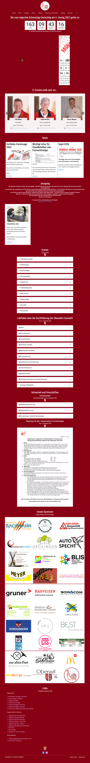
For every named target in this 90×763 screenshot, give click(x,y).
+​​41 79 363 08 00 (72, 124)
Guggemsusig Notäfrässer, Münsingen (18, 725)
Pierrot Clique (12, 729)
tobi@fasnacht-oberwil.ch (19, 127)
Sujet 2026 (63, 144)
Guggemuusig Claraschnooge (16, 719)
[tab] (45, 259)
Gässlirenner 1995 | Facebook (16, 732)
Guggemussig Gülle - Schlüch (16, 723)
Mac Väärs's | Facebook (14, 740)
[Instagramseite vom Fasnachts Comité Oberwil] (46, 752)
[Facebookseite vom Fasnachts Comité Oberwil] (43, 752)
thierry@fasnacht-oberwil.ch (73, 127)
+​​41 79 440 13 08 (45, 124)
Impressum (82, 757)
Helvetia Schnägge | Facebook (16, 706)
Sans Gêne (11, 727)
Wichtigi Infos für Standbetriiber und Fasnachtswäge (41, 147)
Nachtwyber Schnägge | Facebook (17, 696)
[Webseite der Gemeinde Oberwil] (45, 748)
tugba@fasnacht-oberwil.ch (45, 201)
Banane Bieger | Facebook (15, 698)
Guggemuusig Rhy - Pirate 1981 (17, 721)
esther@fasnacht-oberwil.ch (47, 127)
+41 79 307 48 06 (18, 124)
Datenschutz (73, 757)
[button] (22, 60)
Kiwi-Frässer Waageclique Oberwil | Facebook (20, 708)
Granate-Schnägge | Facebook (16, 704)
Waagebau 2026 (13, 224)
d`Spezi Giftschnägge (14, 702)
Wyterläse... (9, 176)
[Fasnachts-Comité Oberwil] (45, 6)
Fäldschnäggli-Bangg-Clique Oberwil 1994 (19, 738)
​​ (73, 127)
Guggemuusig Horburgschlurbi (16, 715)
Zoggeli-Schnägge (13, 700)
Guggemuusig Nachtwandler (16, 717)
